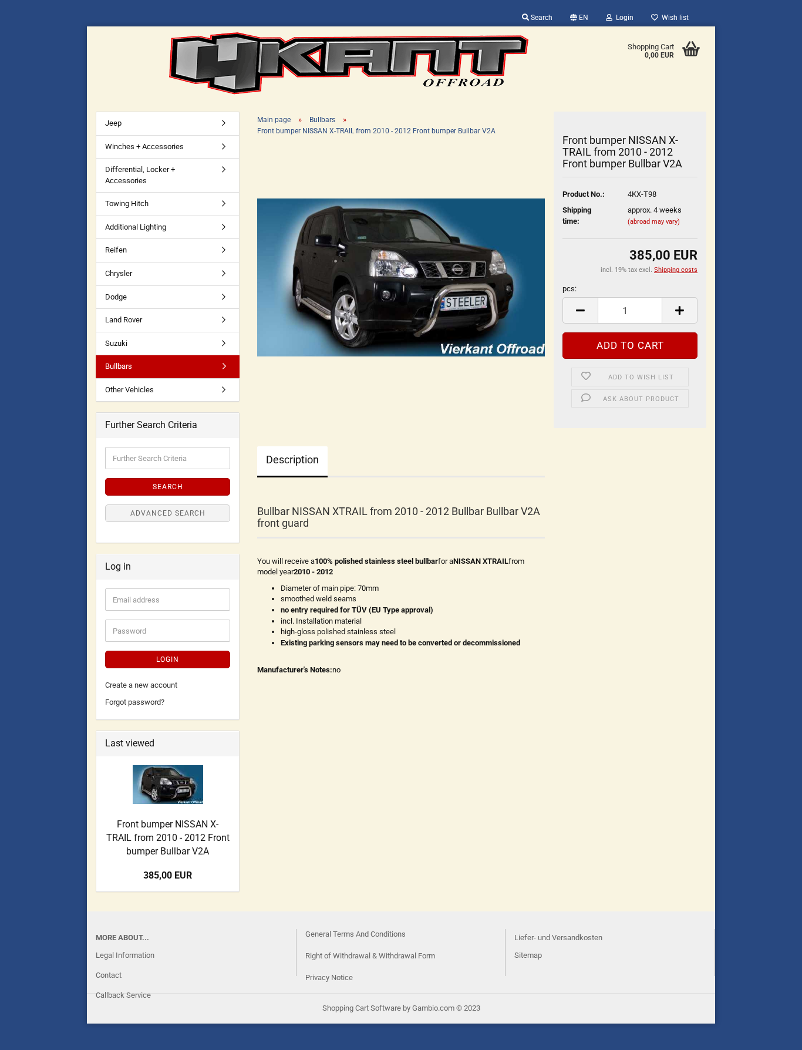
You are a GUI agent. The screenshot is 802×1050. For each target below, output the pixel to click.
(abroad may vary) (654, 222)
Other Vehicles (129, 389)
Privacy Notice (329, 977)
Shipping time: (576, 216)
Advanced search (167, 513)
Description (292, 459)
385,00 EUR (167, 875)
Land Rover (123, 319)
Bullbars (118, 366)
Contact (109, 975)
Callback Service (123, 995)
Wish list (673, 18)
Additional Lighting (135, 227)
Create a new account (141, 685)
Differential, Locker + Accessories (140, 175)
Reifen (116, 249)
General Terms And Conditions (355, 934)
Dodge (116, 296)
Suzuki (116, 343)
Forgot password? (134, 702)
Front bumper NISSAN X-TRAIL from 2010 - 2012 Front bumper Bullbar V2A (168, 838)
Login (622, 18)
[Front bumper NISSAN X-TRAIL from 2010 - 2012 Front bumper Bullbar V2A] (401, 276)
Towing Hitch (127, 203)
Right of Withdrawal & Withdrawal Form (370, 955)
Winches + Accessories (144, 146)
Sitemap (528, 955)
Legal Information (125, 955)
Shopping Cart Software (361, 1008)
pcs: (569, 288)
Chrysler (118, 273)
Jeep (113, 123)
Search (540, 18)
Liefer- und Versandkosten (558, 937)
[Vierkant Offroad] (349, 63)
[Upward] (32, 1032)
